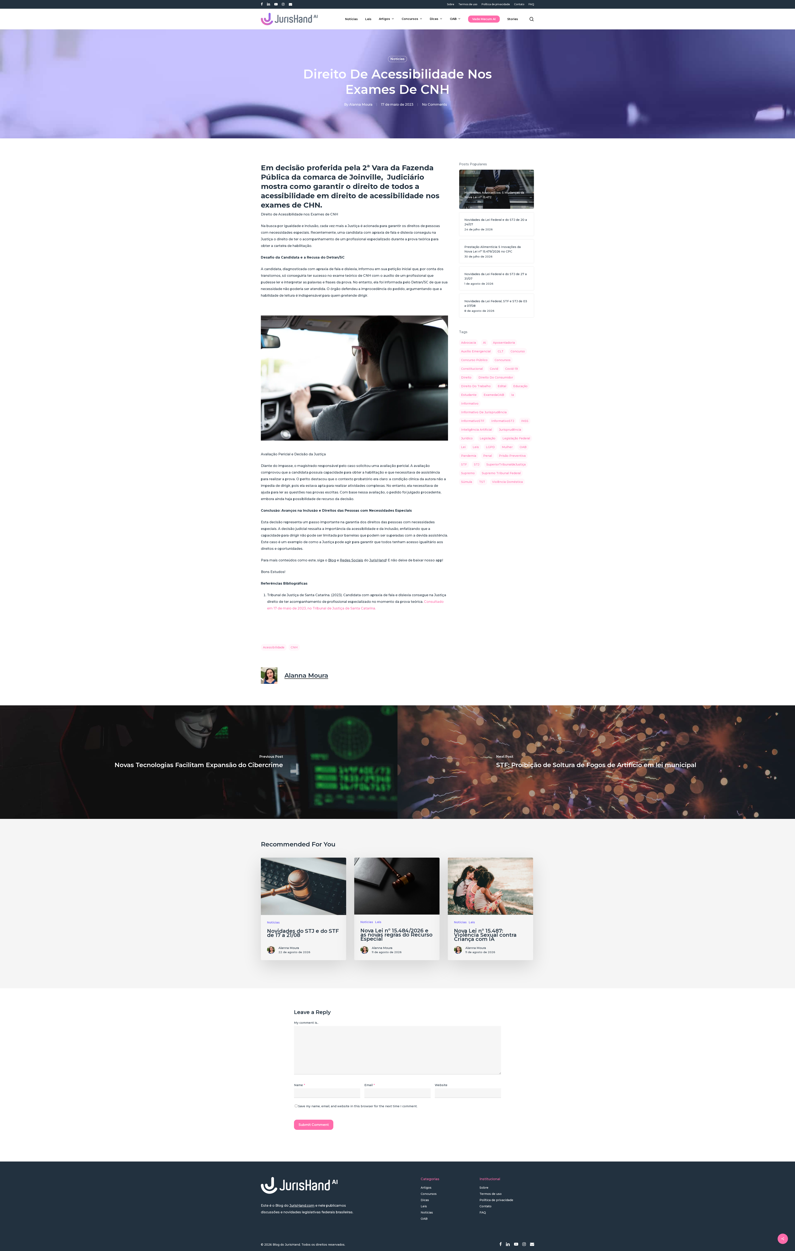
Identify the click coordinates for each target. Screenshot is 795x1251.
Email (369, 1085)
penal (487, 456)
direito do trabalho (476, 386)
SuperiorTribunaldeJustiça (506, 464)
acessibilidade (273, 647)
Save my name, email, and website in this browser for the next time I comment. (357, 1106)
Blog (332, 560)
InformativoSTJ (502, 421)
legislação (487, 438)
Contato (485, 1206)
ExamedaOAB (494, 395)
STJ (476, 464)
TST (482, 482)
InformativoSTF (472, 421)
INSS (524, 421)
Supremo (468, 473)
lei (463, 447)
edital (502, 386)
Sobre (483, 1187)
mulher (507, 447)
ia (512, 395)
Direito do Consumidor (495, 377)
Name (299, 1085)
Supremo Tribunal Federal (501, 473)
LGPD (490, 447)
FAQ (482, 1212)
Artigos (426, 1187)
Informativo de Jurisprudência (484, 412)
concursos (503, 360)
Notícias (397, 59)
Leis (378, 922)
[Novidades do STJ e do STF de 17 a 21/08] (303, 909)
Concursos (429, 1194)
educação (520, 386)
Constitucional (472, 369)
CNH (294, 647)
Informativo (469, 403)
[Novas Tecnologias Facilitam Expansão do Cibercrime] (199, 762)
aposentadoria (504, 342)
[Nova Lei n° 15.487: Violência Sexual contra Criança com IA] (490, 909)
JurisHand (377, 560)
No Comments (434, 104)
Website (441, 1085)
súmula (466, 482)
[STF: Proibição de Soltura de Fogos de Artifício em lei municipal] (596, 762)
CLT (501, 351)
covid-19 (511, 369)
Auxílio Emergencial (476, 351)
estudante (469, 395)
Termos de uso (490, 1194)
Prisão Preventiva (512, 456)
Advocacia (468, 342)
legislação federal (516, 438)
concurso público (474, 360)
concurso (518, 351)
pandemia (468, 456)
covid (494, 369)
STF (464, 464)
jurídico (467, 438)
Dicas (425, 1200)
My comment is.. (306, 1023)
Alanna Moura (360, 104)
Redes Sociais (351, 560)
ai (484, 342)
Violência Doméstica (507, 482)
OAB (523, 447)
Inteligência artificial (476, 430)
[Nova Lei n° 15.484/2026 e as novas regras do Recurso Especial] (397, 909)
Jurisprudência (510, 430)
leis (476, 447)
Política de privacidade (496, 1200)
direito (466, 377)
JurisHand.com (301, 1205)
